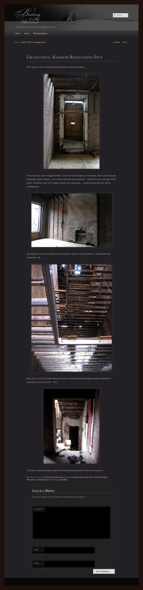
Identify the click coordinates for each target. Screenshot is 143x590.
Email (38, 564)
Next (125, 42)
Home (17, 33)
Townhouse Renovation (79, 477)
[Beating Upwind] (53, 17)
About (26, 33)
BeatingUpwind (43, 480)
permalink (63, 480)
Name (38, 550)
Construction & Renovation (53, 477)
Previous (116, 42)
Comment (39, 509)
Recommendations (40, 33)
